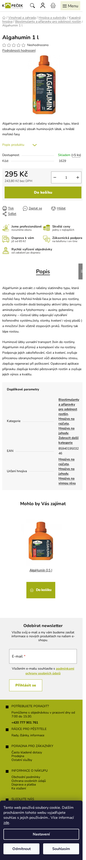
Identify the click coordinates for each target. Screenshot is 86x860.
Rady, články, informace (27, 735)
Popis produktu (13, 145)
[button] (41, 589)
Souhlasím (61, 848)
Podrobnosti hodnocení (19, 50)
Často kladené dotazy (26, 753)
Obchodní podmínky (25, 777)
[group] (41, 557)
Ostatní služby (21, 760)
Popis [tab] (43, 271)
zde (6, 822)
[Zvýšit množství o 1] (77, 177)
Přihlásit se (25, 685)
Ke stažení (18, 789)
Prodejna (17, 756)
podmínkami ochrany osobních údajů (49, 670)
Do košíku (43, 192)
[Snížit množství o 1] (54, 177)
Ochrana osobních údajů (28, 781)
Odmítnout (21, 848)
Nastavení (41, 834)
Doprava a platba (23, 785)
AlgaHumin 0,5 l (41, 570)
